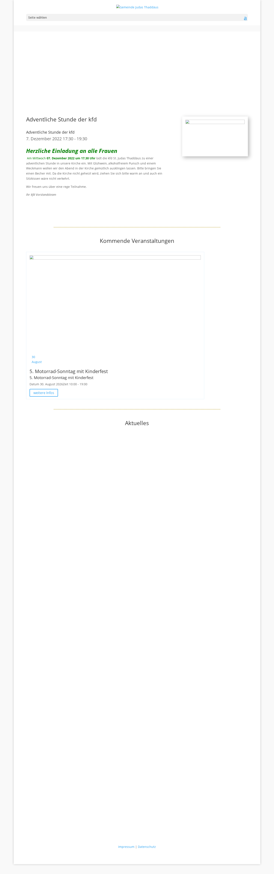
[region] (137, 66)
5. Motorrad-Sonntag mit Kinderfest (69, 371)
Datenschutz (147, 847)
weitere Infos (43, 392)
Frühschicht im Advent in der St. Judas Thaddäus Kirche (66, 771)
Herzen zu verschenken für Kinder (50, 614)
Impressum (126, 847)
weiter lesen (35, 520)
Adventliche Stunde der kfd (50, 132)
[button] (137, 86)
